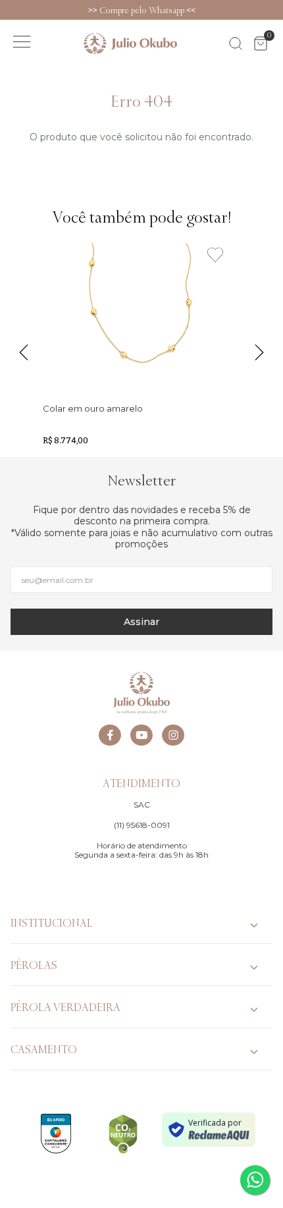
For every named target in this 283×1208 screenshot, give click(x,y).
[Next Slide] (276, 10)
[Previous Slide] (7, 10)
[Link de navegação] (130, 43)
